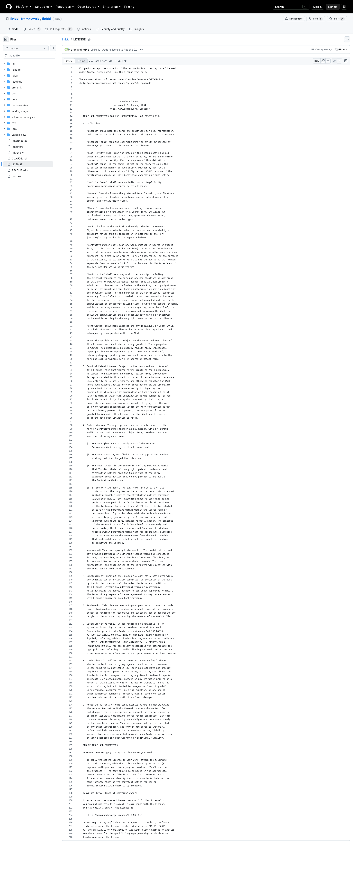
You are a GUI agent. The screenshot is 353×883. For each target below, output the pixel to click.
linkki (46, 19)
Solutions (42, 6)
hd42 (86, 49)
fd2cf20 (315, 49)
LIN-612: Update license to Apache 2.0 (114, 49)
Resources (63, 6)
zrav (73, 49)
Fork (317, 18)
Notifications (295, 18)
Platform (22, 6)
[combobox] (31, 55)
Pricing (129, 6)
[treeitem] (28, 164)
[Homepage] (9, 7)
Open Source (86, 6)
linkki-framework (24, 19)
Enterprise (110, 6)
